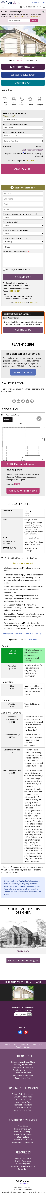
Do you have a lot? (10, 222)
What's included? (9, 116)
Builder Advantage (23, 1161)
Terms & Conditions (19, 16)
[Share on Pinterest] (32, 401)
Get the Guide (23, 329)
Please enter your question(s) (16, 251)
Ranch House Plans (23, 1073)
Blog (34, 1044)
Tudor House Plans (23, 1078)
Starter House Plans (23, 1107)
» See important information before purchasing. (21, 633)
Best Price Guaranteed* (32, 150)
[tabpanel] (23, 41)
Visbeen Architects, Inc (23, 1139)
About (18, 1047)
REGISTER (31, 7)
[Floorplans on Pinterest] (26, 1032)
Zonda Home (23, 1169)
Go (29, 1014)
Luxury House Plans (23, 1102)
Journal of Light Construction (23, 1166)
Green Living (23, 1126)
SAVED (25, 7)
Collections (24, 1044)
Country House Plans (23, 1065)
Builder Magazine (23, 1163)
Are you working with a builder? (16, 230)
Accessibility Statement (37, 1192)
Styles (15, 1044)
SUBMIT (34, 20)
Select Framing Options (13, 132)
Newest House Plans (23, 1105)
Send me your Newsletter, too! (18, 269)
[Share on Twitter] (27, 401)
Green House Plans (23, 1099)
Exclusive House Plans (23, 1097)
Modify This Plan (23, 83)
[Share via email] (14, 401)
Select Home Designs (23, 1131)
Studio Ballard (23, 1137)
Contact (27, 1047)
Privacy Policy (35, 16)
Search (7, 1044)
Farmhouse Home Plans (23, 1070)
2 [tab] (25, 58)
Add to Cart (23, 168)
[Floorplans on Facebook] (20, 1032)
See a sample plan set (23, 563)
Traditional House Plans (23, 1075)
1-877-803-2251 (38, 2)
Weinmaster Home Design (23, 1142)
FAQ (40, 1044)
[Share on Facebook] (23, 401)
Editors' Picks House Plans (23, 1094)
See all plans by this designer (23, 960)
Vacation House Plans (23, 1110)
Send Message (23, 277)
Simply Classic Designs (23, 1134)
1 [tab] (21, 58)
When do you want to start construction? (20, 214)
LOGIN (39, 7)
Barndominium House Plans (23, 1062)
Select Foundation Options (15, 124)
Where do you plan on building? (17, 238)
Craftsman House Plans (23, 1067)
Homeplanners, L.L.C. (23, 1129)
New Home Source (23, 1158)
